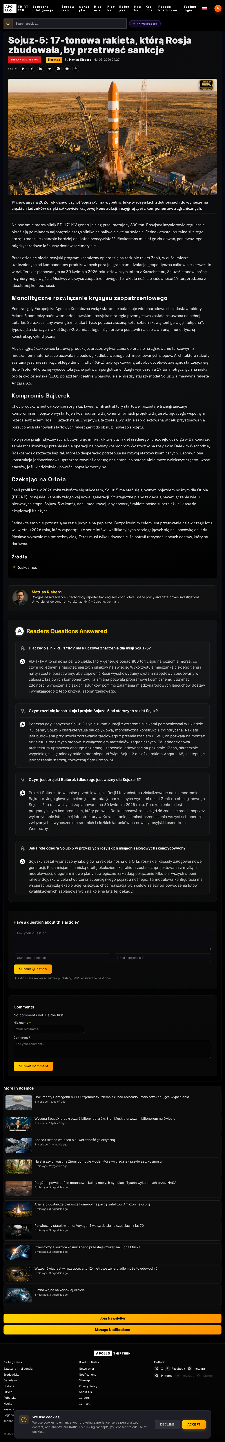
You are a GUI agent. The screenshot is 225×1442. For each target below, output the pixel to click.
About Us (85, 1392)
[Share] (75, 68)
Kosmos (149, 8)
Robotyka (124, 8)
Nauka (137, 8)
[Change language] (206, 8)
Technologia (190, 8)
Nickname (22, 1022)
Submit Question (33, 969)
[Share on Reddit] (49, 68)
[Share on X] (23, 68)
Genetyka (84, 8)
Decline (167, 1424)
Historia (97, 8)
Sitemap (84, 1380)
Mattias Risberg (80, 60)
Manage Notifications (112, 1330)
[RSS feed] (217, 8)
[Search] (8, 23)
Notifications (87, 1374)
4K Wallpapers (147, 23)
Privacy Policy (88, 1386)
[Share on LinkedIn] (40, 68)
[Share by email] (67, 68)
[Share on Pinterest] (58, 68)
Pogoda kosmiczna (167, 8)
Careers (84, 1397)
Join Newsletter (112, 1318)
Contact (84, 1403)
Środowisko (68, 8)
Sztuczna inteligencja (43, 8)
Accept (194, 1424)
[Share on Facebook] (31, 68)
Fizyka (111, 8)
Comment (22, 1037)
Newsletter (86, 1368)
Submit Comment (33, 1066)
